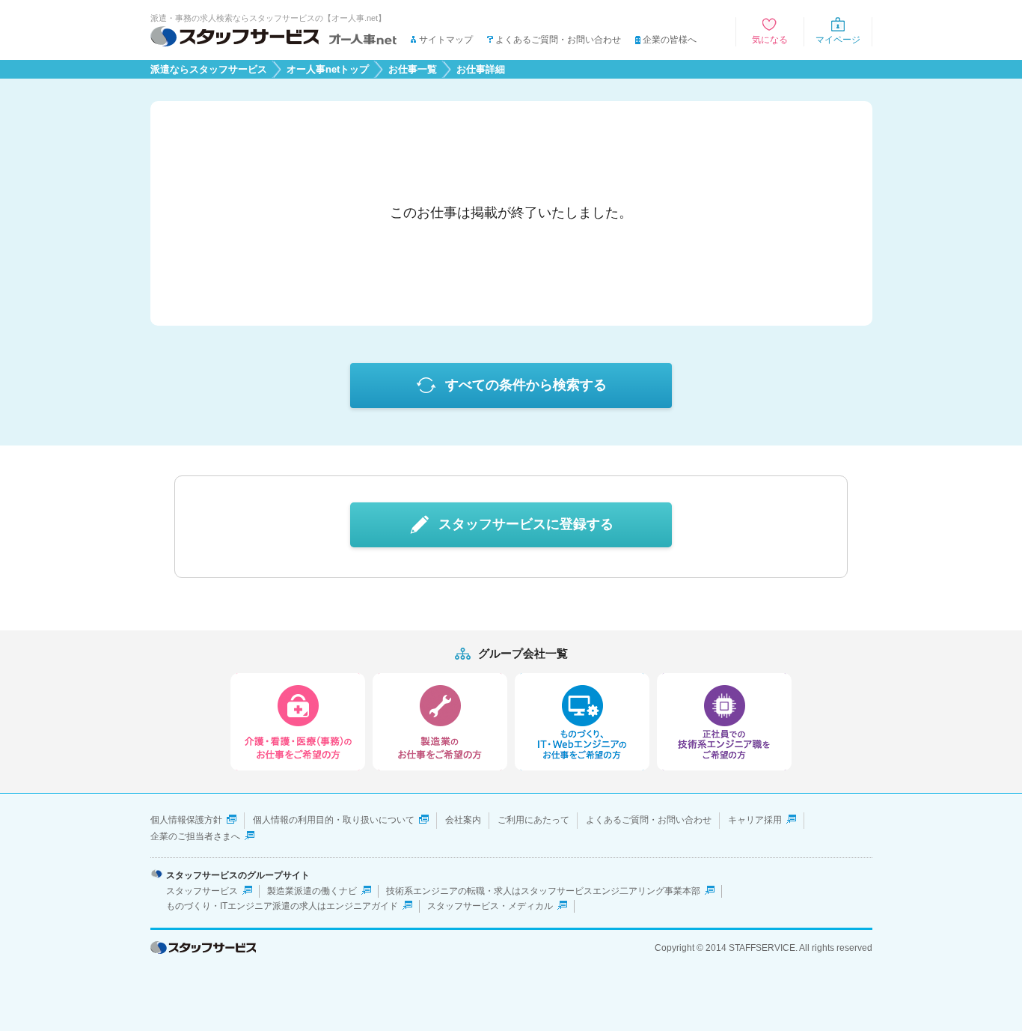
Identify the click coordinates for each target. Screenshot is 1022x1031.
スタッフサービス (202, 891)
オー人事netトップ (328, 69)
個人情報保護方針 (186, 820)
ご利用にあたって (533, 820)
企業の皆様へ (670, 39)
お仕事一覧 (412, 69)
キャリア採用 (755, 820)
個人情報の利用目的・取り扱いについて (333, 820)
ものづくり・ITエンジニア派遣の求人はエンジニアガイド (282, 906)
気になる (770, 39)
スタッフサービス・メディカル (490, 906)
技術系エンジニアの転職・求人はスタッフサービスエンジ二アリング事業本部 (543, 891)
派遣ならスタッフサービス (208, 69)
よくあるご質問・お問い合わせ (558, 39)
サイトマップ (446, 39)
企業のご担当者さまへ (195, 836)
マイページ (838, 39)
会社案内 (463, 820)
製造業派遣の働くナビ (312, 891)
